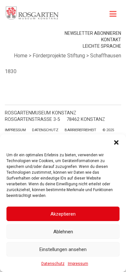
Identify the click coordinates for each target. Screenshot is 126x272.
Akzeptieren (63, 214)
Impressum (78, 263)
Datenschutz (53, 263)
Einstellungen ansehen (63, 249)
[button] (116, 142)
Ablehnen (63, 232)
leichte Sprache (102, 46)
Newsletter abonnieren (93, 33)
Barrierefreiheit (80, 130)
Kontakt (111, 39)
